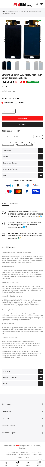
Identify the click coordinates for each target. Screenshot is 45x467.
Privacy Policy (36, 452)
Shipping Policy (11, 455)
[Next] (40, 39)
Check (38, 137)
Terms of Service (12, 452)
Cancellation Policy (24, 455)
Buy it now (22, 125)
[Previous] (5, 39)
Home (3, 11)
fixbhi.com (22, 448)
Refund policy (25, 452)
